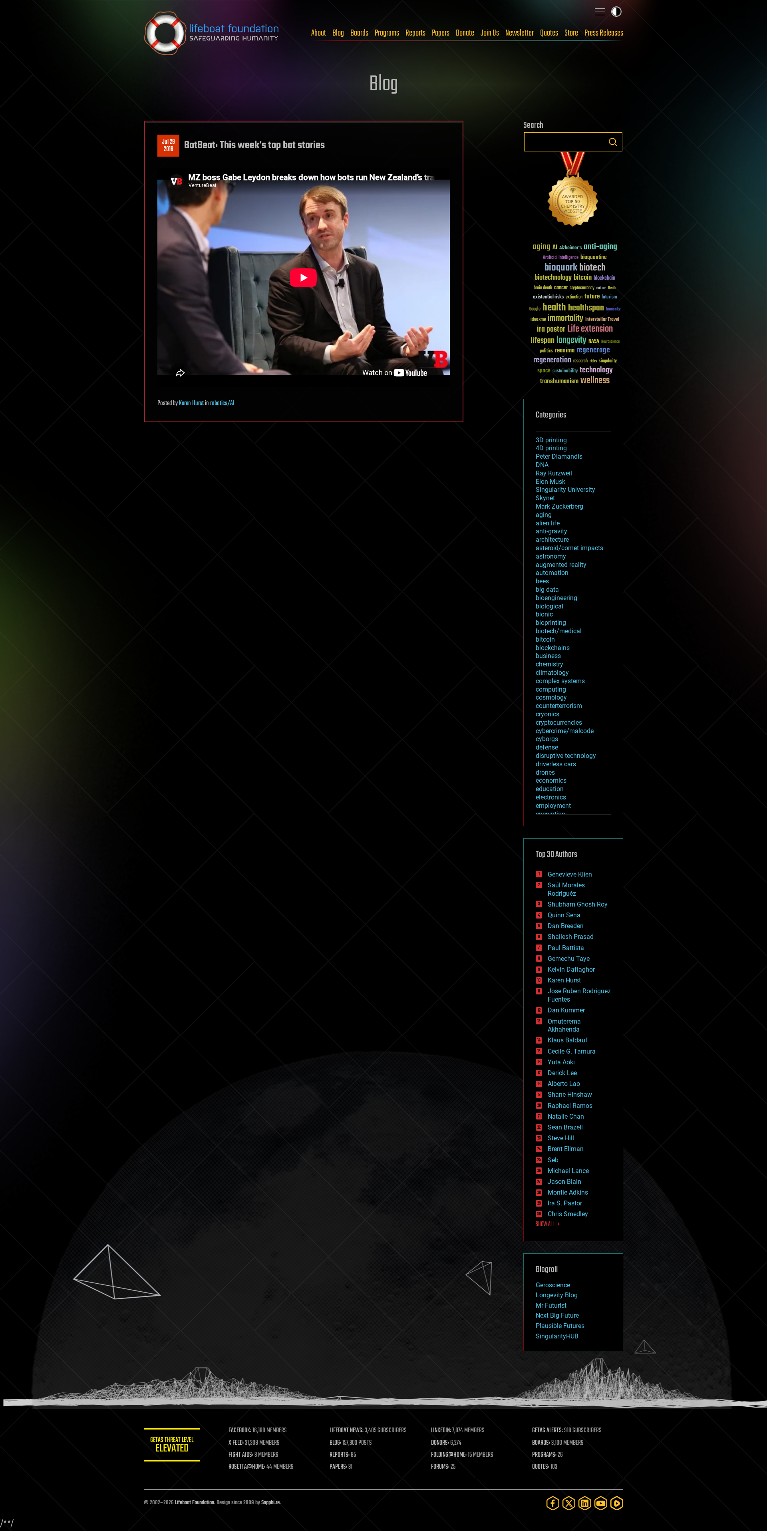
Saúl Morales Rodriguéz (566, 889)
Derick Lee (562, 1073)
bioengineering (556, 598)
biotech (592, 267)
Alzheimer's (570, 248)
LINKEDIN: (441, 1431)
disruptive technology (566, 756)
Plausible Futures (560, 1326)
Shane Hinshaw (570, 1094)
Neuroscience (610, 342)
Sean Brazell (565, 1127)
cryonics (547, 714)
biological (549, 606)
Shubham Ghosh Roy (578, 904)
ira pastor (551, 329)
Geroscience (553, 1285)
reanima (564, 350)
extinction (574, 297)
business (548, 656)
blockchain (604, 278)
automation (552, 573)
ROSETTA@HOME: (247, 1467)
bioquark (560, 268)
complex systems (560, 681)
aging (541, 247)
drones (545, 772)
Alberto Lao (564, 1084)
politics (546, 351)
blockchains (553, 648)
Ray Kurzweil (554, 473)
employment (553, 805)
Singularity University (565, 489)
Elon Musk (550, 481)
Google (534, 309)
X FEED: (236, 1443)
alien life (548, 523)
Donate (465, 33)
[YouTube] (600, 1503)
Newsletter (519, 33)
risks (593, 361)
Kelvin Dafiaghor (571, 969)
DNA (542, 465)
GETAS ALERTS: (547, 1431)
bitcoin (583, 278)
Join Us (490, 33)
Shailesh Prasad (571, 936)
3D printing (551, 440)
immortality (565, 318)
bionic (544, 614)
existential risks (548, 297)
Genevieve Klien (570, 874)
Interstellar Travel (602, 320)
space (543, 370)
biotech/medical (559, 631)
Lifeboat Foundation (194, 1502)
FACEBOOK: (240, 1431)
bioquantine (593, 257)
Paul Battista (566, 948)
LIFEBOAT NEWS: (347, 1431)
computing (551, 689)
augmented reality (561, 565)
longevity (571, 340)
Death (612, 288)
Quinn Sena (564, 915)
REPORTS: (340, 1455)
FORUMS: (440, 1467)
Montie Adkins (568, 1192)
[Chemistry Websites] (573, 191)
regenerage (593, 350)
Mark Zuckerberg (559, 506)
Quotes (549, 33)
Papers (440, 33)
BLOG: (335, 1443)
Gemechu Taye (569, 958)
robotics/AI (222, 403)
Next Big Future (557, 1315)
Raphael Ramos (570, 1105)
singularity (608, 361)
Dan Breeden (566, 926)
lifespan (542, 340)
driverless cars (556, 764)
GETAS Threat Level (171, 1446)
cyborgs (547, 739)
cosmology (551, 697)
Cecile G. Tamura (572, 1051)
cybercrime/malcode (565, 731)
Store (571, 33)
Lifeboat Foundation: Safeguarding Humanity (212, 33)
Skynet (545, 498)
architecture (552, 539)
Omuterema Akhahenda (564, 1026)
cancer (561, 288)
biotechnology (553, 278)
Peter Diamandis (559, 456)
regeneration (552, 360)
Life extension (590, 329)
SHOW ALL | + (548, 1224)
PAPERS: (338, 1467)
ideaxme (538, 320)
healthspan (586, 308)
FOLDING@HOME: (449, 1455)
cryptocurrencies (559, 722)
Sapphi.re (270, 1502)
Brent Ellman (566, 1149)
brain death (543, 288)
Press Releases (603, 33)
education (550, 789)
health (554, 308)
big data (547, 589)
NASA (593, 341)
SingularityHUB (557, 1336)
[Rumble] (616, 1503)
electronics (551, 797)
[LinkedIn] (584, 1503)
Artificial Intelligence (560, 257)
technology (596, 370)
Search (612, 141)
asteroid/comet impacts (569, 548)
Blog (338, 33)
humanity (613, 309)
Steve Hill (561, 1138)
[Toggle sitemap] (600, 11)
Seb (553, 1160)
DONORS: (440, 1443)
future (592, 296)
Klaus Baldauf (568, 1040)
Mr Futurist (551, 1305)
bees (542, 581)
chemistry (549, 664)
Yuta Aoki (561, 1062)
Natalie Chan (566, 1116)
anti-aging (600, 247)
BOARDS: (541, 1443)
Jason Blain (564, 1181)
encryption (550, 814)
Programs (387, 33)
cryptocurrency (582, 288)
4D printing (551, 448)
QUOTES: (540, 1467)
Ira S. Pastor (565, 1203)
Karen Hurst (191, 403)
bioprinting (551, 622)
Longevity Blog (557, 1295)
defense (547, 747)
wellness (595, 381)
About (318, 33)
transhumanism (559, 381)
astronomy (551, 556)
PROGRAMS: (544, 1455)
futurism (609, 297)
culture (601, 288)
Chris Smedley (568, 1214)
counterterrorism (559, 706)
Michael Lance (568, 1171)
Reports (415, 33)
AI (554, 248)
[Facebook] (552, 1503)
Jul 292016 (168, 146)
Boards (359, 33)
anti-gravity (551, 531)
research (580, 361)
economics (551, 780)
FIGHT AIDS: (241, 1455)
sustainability (565, 371)
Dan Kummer (566, 1010)
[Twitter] (568, 1503)
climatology (552, 672)
